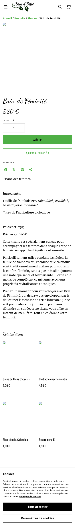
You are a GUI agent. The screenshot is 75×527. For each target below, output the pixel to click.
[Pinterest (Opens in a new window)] (22, 169)
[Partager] (30, 169)
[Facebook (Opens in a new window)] (5, 169)
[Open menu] (6, 7)
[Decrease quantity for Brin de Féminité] (6, 127)
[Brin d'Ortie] (23, 7)
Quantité (8, 120)
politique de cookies (30, 496)
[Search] (60, 7)
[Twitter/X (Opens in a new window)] (14, 169)
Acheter (37, 139)
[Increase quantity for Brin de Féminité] (21, 127)
